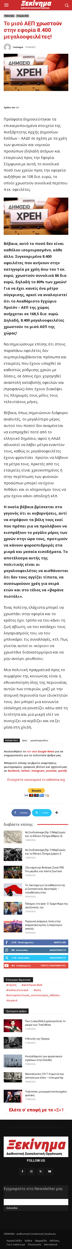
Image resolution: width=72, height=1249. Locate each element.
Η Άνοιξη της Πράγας (37, 1038)
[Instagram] (31, 1171)
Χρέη (24, 740)
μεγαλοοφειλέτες (39, 740)
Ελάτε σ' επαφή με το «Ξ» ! (36, 1110)
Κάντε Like (60, 942)
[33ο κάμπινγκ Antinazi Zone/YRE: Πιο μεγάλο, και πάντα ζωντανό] (13, 872)
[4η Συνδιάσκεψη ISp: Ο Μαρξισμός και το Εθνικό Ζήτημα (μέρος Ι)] (13, 854)
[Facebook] (22, 1171)
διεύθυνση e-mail (14, 1197)
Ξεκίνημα (18, 47)
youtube (51, 770)
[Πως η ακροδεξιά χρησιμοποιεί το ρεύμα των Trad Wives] (13, 1025)
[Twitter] (40, 1171)
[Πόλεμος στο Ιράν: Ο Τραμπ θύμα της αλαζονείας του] (13, 908)
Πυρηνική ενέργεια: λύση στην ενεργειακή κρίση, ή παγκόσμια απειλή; (43, 925)
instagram (37, 770)
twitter (25, 770)
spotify (62, 770)
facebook (13, 770)
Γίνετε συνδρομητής (53, 965)
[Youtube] (49, 1171)
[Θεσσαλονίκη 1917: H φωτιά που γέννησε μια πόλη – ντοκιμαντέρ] (13, 1077)
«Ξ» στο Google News (40, 751)
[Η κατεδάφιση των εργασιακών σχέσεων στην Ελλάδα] (13, 1061)
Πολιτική (9, 15)
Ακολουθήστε (58, 950)
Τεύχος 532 (22, 15)
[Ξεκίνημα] (8, 47)
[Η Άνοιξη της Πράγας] (13, 1043)
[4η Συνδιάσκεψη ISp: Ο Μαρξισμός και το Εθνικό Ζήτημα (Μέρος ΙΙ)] (13, 837)
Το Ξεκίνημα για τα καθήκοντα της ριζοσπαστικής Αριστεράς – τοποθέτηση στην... (45, 889)
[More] (57, 812)
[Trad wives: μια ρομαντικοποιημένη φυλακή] (13, 1096)
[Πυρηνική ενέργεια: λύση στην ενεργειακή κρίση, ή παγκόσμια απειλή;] (13, 926)
